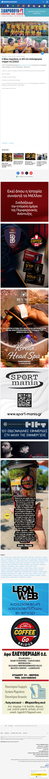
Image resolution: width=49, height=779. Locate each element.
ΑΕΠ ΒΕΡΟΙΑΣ (23, 559)
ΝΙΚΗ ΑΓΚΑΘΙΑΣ (9, 571)
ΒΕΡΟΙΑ (7, 562)
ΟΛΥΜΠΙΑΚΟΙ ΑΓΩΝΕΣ (18, 571)
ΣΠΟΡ (27, 573)
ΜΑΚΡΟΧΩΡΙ (3, 570)
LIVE (23, 557)
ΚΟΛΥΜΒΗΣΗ (20, 568)
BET (2, 557)
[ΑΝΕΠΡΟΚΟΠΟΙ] (24, 449)
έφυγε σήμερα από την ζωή (25, 65)
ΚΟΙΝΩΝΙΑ (15, 568)
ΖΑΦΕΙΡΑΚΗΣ (21, 566)
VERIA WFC (45, 557)
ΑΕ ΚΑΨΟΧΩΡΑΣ (16, 559)
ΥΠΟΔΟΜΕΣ (26, 575)
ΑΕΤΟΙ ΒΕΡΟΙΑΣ (34, 559)
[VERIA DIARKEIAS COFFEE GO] (24, 256)
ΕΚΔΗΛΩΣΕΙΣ (26, 564)
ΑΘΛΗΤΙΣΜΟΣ (4, 561)
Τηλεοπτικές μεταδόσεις (18, 575)
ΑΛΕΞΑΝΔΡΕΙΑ (10, 561)
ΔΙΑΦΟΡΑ (8, 564)
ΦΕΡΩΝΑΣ (38, 575)
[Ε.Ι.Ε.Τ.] (24, 429)
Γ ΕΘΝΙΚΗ (33, 562)
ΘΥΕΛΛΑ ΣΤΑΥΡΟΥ (29, 566)
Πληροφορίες (7, 733)
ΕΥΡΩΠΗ (16, 566)
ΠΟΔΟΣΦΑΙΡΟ (4, 56)
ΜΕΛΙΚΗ (36, 570)
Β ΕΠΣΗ (2, 562)
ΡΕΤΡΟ (16, 573)
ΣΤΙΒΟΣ (30, 573)
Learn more (33, 772)
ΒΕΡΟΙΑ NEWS (12, 562)
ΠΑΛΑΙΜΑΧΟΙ (11, 143)
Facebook (8, 741)
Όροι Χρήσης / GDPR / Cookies (16, 733)
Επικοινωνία (25, 733)
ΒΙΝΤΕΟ (18, 562)
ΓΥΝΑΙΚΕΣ (42, 562)
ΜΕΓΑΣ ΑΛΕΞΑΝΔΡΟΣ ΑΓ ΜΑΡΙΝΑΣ (14, 570)
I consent (39, 774)
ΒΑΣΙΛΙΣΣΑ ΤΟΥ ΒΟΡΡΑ (43, 561)
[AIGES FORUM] (24, 202)
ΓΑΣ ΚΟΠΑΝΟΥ (27, 562)
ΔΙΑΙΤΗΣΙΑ (3, 564)
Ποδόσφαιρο (10, 725)
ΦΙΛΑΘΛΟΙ (44, 575)
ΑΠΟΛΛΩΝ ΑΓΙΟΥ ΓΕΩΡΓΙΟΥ (23, 561)
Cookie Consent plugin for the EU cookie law (39, 776)
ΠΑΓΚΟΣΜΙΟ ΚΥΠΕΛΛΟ (27, 571)
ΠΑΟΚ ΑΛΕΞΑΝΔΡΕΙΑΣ (43, 571)
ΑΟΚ (15, 561)
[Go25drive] (24, 505)
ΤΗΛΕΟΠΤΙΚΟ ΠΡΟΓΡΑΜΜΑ (6, 575)
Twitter (12, 741)
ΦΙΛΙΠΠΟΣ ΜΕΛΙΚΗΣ (14, 577)
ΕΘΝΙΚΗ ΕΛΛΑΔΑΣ (15, 564)
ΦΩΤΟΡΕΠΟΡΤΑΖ (22, 577)
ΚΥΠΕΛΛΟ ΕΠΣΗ (41, 568)
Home (6, 725)
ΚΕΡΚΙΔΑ (35, 566)
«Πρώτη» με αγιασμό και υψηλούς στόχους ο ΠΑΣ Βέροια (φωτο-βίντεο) (18, 162)
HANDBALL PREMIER (16, 557)
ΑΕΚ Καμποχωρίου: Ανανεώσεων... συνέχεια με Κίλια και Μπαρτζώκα (30, 163)
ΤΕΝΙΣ (44, 573)
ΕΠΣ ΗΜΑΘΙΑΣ (4, 566)
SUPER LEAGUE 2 (38, 557)
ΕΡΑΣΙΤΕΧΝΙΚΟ (11, 566)
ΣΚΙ (23, 573)
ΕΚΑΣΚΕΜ (21, 564)
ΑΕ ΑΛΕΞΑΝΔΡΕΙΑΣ (8, 559)
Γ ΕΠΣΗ (37, 562)
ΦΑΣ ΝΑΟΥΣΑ (32, 575)
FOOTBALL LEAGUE (8, 557)
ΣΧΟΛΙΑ (40, 573)
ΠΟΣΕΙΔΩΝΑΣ (10, 573)
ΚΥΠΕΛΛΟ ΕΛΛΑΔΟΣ (33, 568)
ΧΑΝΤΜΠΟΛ (29, 577)
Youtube (15, 741)
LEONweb (21, 739)
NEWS (26, 557)
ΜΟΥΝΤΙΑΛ (41, 570)
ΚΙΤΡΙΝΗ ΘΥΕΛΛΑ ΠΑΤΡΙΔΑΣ (6, 568)
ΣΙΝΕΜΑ (20, 573)
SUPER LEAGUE (31, 557)
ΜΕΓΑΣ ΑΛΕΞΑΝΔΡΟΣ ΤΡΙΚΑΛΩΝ (27, 570)
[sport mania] (24, 393)
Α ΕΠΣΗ (28, 559)
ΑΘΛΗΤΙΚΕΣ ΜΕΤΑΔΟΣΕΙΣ (43, 559)
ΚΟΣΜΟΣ (26, 568)
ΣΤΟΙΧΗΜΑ (35, 573)
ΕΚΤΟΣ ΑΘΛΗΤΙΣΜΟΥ (35, 564)
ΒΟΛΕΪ (22, 562)
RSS (18, 741)
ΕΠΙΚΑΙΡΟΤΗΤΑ (42, 564)
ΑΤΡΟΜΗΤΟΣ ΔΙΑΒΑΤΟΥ (33, 561)
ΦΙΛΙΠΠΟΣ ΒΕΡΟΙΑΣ (5, 577)
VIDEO (2, 559)
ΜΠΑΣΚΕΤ (3, 571)
